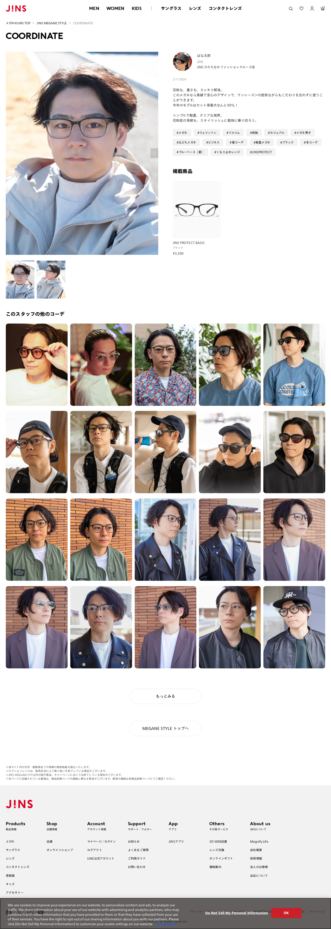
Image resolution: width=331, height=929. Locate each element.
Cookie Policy (166, 924)
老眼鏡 (10, 875)
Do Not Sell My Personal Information (236, 912)
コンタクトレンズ (225, 8)
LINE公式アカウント (100, 858)
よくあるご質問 (138, 849)
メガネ (183, 132)
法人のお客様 (259, 866)
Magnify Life (259, 841)
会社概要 (256, 849)
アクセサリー (15, 892)
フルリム (234, 132)
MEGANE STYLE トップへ (165, 728)
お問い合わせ (137, 866)
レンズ (195, 8)
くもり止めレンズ (228, 152)
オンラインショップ (60, 849)
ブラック (288, 142)
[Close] (323, 912)
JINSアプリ (176, 841)
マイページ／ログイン (101, 841)
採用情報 (256, 858)
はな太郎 (204, 55)
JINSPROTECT (262, 152)
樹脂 (255, 132)
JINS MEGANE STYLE (52, 23)
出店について (259, 875)
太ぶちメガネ (187, 142)
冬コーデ (312, 142)
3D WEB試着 (218, 841)
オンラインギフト (221, 858)
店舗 (49, 841)
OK (286, 912)
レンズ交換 (216, 849)
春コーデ (238, 142)
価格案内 (215, 866)
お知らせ (134, 841)
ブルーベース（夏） (191, 152)
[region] (165, 913)
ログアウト (94, 849)
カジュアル (277, 132)
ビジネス (214, 142)
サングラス (171, 8)
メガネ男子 (303, 132)
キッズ (10, 884)
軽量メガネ (263, 142)
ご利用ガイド (137, 858)
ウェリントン (208, 132)
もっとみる (165, 696)
